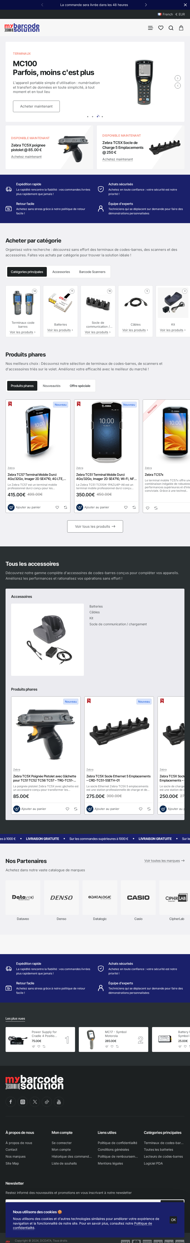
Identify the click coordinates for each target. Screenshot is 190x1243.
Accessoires (21, 596)
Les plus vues (15, 1018)
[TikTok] (47, 1102)
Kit (173, 324)
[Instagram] (23, 1102)
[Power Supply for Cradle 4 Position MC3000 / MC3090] (18, 1039)
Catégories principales (27, 272)
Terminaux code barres (23, 324)
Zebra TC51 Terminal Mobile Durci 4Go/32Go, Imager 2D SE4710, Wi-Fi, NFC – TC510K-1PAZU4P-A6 (106, 477)
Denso (61, 919)
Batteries (60, 324)
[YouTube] (59, 1102)
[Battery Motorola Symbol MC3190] (164, 1039)
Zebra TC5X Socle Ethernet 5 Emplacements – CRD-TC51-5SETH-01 (118, 778)
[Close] (185, 5)
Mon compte (62, 1132)
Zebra (11, 468)
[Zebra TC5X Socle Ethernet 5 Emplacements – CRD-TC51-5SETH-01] (119, 731)
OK (173, 1220)
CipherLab (176, 919)
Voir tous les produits (92, 526)
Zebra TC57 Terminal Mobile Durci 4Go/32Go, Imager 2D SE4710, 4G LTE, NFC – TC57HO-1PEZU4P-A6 (35, 477)
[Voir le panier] (181, 27)
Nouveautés (51, 386)
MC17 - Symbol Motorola (116, 1034)
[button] (146, 4)
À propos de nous (20, 1132)
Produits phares (22, 386)
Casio (138, 919)
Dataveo (23, 919)
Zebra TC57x (154, 474)
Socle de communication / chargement (98, 325)
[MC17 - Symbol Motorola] (91, 1039)
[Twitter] (35, 1102)
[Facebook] (11, 1102)
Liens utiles (107, 1132)
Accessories (61, 272)
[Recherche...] (171, 27)
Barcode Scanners (92, 272)
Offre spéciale (80, 386)
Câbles (136, 324)
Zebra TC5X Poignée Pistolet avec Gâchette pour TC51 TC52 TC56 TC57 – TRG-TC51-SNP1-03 (44, 778)
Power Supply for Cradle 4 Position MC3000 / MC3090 (44, 1034)
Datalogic (100, 919)
